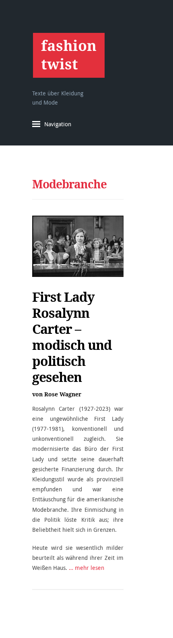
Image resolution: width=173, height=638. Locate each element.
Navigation (57, 124)
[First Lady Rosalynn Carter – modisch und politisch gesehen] (78, 246)
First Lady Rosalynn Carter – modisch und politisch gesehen (72, 337)
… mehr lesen (86, 567)
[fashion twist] (68, 55)
